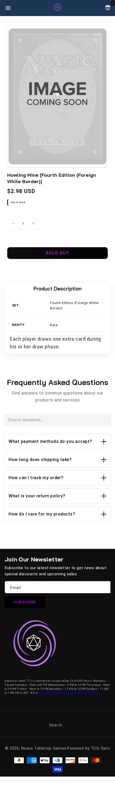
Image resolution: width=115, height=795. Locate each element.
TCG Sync (100, 748)
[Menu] (8, 8)
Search (55, 725)
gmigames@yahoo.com (54, 692)
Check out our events (83, 692)
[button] (57, 441)
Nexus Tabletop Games (43, 748)
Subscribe (25, 602)
